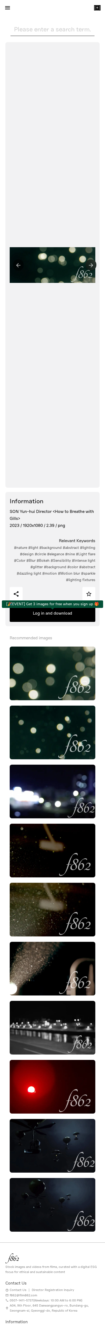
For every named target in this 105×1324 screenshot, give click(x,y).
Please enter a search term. (52, 29)
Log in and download (52, 613)
